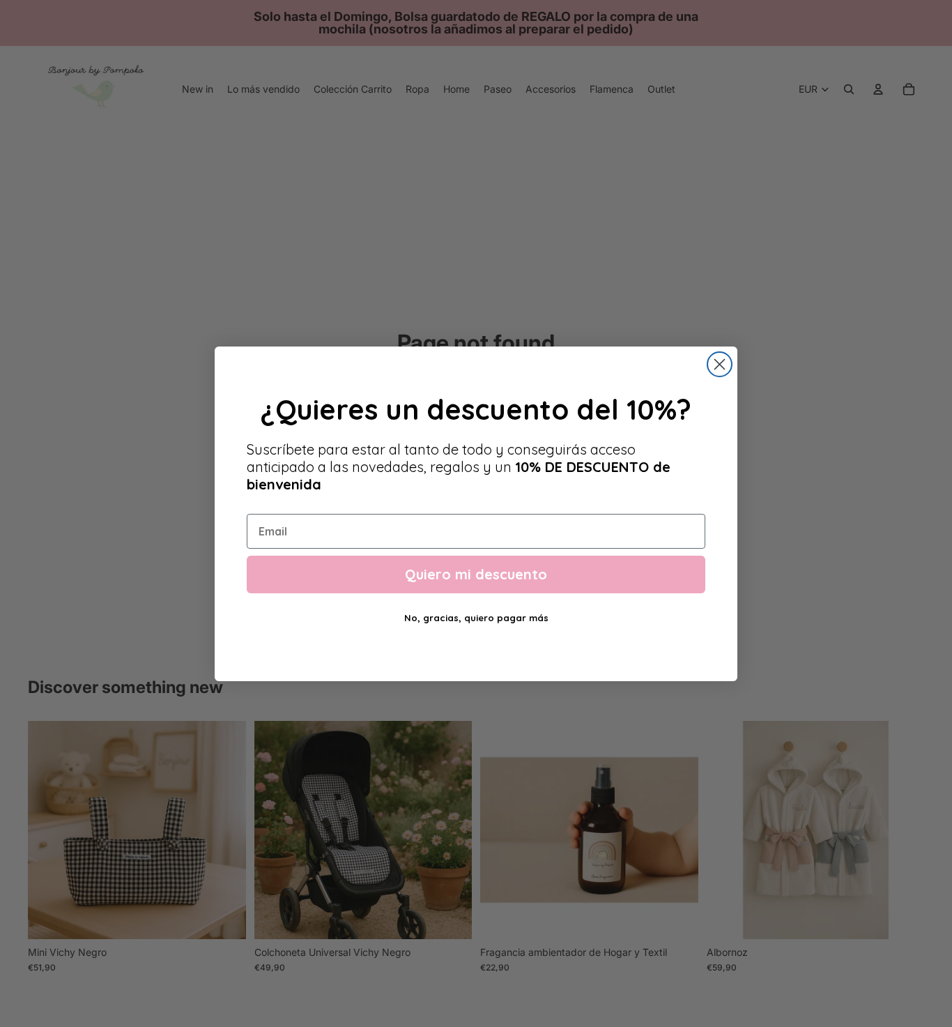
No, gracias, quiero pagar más (476, 617)
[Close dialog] (719, 364)
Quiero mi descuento (476, 574)
